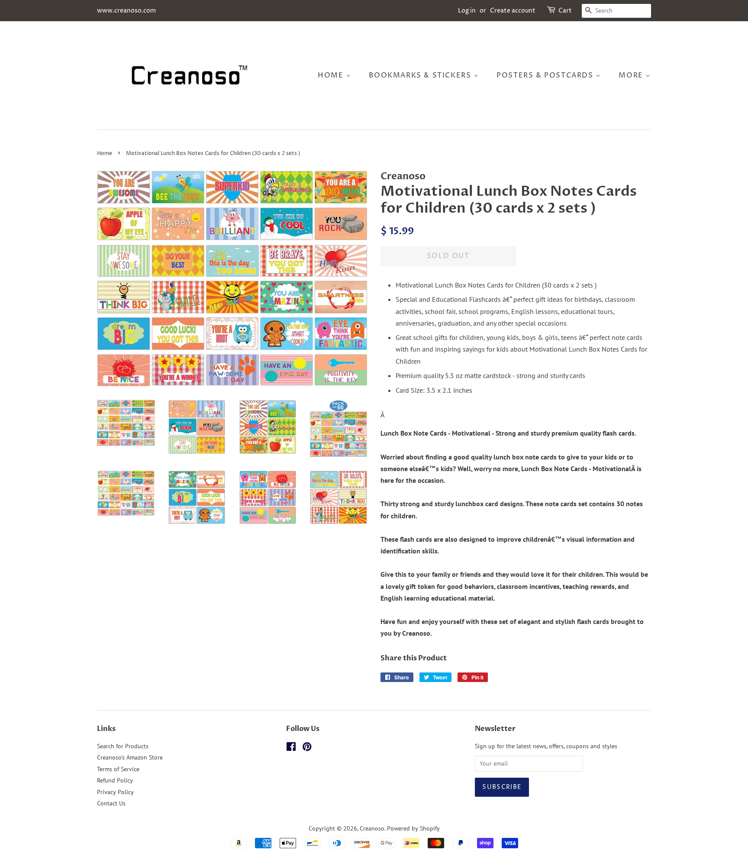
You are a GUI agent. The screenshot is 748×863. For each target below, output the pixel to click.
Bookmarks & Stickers (421, 75)
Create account (512, 10)
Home (332, 75)
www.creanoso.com (126, 10)
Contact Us (111, 803)
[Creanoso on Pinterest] (307, 748)
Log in (467, 10)
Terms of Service (118, 769)
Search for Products (122, 746)
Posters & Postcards (546, 75)
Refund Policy (115, 780)
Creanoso (372, 828)
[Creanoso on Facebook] (291, 748)
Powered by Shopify (413, 828)
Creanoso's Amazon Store (130, 757)
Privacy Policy (115, 792)
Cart (565, 10)
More (632, 75)
